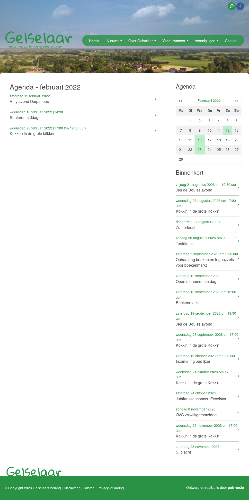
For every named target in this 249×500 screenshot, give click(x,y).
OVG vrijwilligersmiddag (196, 412)
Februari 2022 (209, 100)
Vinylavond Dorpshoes (30, 98)
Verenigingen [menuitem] (205, 40)
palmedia (236, 488)
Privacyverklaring (111, 487)
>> (237, 100)
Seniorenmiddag (36, 114)
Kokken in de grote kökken (48, 131)
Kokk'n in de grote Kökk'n (206, 206)
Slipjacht (198, 449)
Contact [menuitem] (231, 40)
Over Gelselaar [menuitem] (140, 40)
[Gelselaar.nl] (38, 40)
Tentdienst (206, 240)
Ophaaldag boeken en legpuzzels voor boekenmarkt (207, 259)
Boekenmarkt (206, 297)
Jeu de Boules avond (206, 187)
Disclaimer (72, 487)
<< (180, 100)
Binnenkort (190, 172)
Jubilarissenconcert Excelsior (201, 396)
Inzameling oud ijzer (205, 358)
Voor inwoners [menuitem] (173, 40)
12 (228, 130)
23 (200, 149)
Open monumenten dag (198, 278)
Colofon (89, 487)
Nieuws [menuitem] (113, 40)
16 (200, 139)
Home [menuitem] (94, 40)
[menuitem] (83, 40)
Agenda (186, 86)
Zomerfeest (198, 224)
